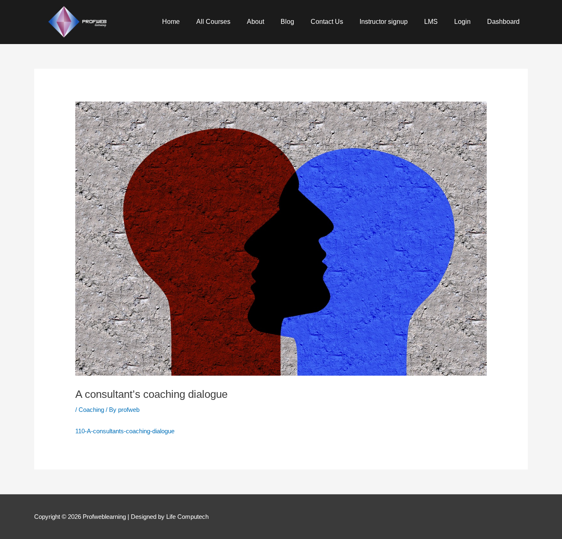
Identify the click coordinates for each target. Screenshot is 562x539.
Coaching (91, 409)
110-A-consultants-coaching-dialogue (124, 430)
